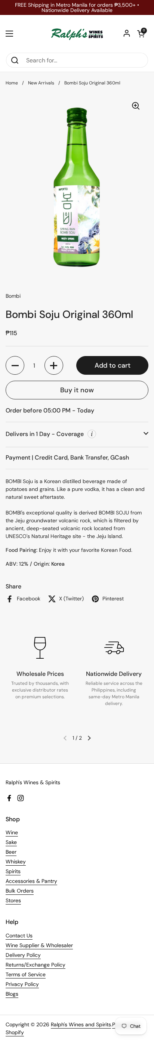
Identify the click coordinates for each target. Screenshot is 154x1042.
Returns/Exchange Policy (35, 964)
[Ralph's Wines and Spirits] (77, 34)
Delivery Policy (23, 955)
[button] (140, 33)
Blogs (12, 993)
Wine (12, 832)
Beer (11, 851)
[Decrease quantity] (15, 365)
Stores (13, 900)
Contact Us (19, 935)
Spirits (13, 871)
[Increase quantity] (53, 365)
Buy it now (77, 390)
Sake (11, 842)
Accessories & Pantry (31, 881)
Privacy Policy (22, 984)
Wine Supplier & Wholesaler (39, 945)
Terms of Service (26, 974)
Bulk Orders (20, 890)
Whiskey (16, 861)
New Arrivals (41, 83)
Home (12, 83)
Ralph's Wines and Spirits (81, 1024)
